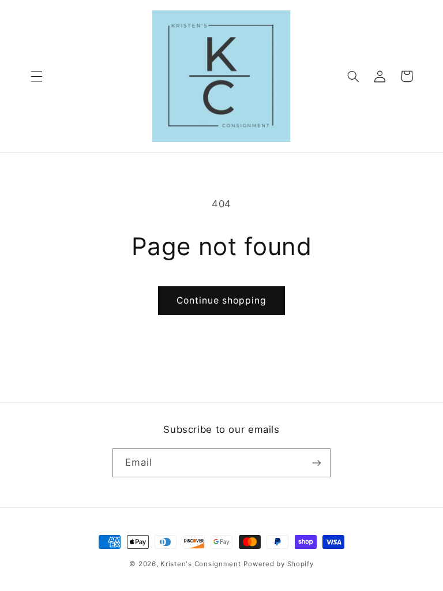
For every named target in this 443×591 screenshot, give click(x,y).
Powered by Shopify (278, 564)
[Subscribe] (316, 462)
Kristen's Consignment (200, 564)
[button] (36, 76)
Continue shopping (222, 300)
